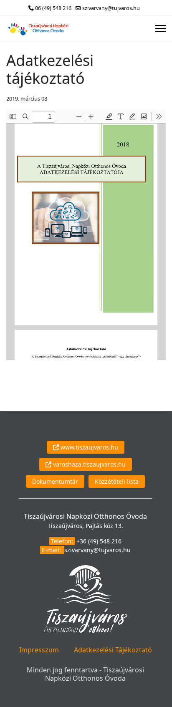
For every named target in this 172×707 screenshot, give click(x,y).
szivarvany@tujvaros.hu (111, 8)
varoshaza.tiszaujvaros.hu (88, 464)
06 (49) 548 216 (53, 8)
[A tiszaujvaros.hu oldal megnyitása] (85, 598)
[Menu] (160, 28)
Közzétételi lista (117, 481)
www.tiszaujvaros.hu (88, 447)
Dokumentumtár (55, 481)
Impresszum (39, 649)
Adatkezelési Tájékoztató (113, 649)
